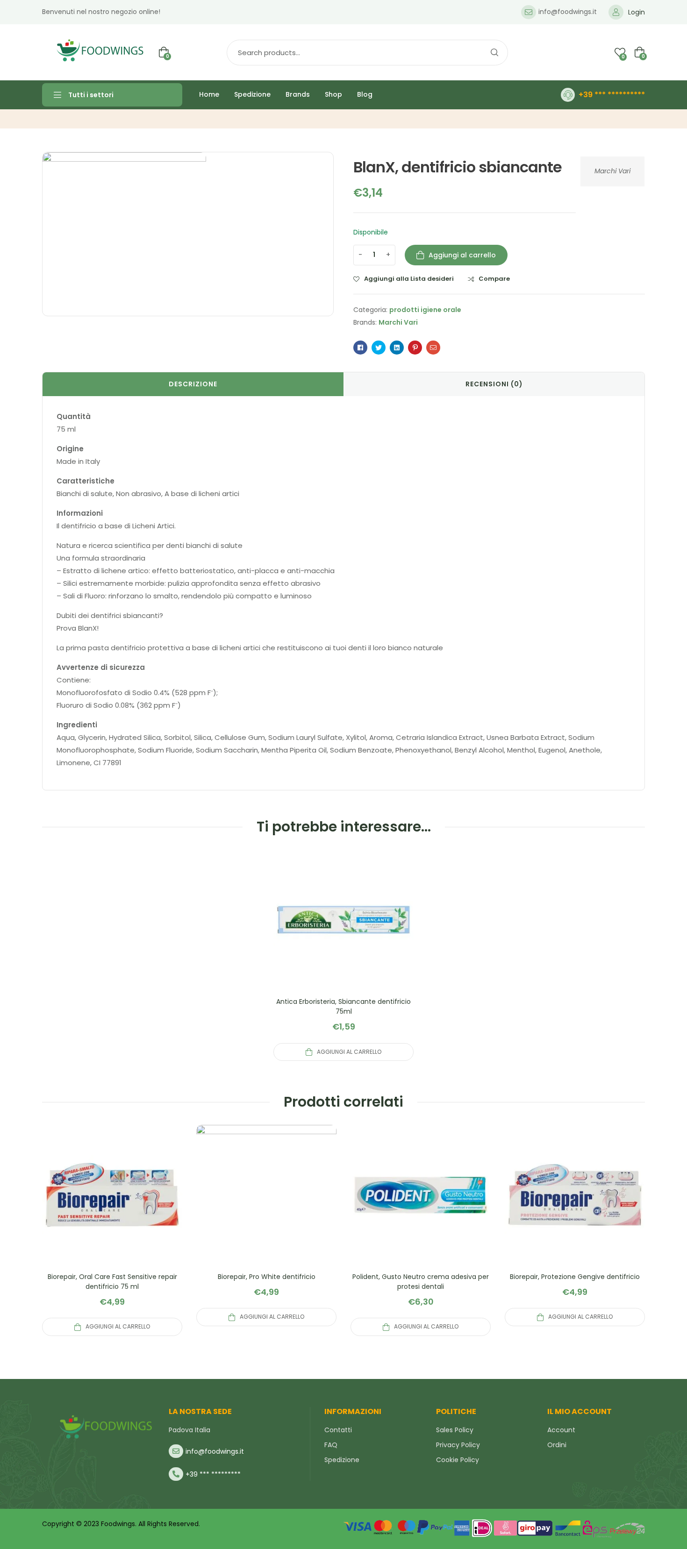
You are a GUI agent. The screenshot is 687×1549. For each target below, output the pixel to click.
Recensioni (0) (494, 384)
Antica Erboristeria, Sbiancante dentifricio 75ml (343, 1006)
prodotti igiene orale (425, 309)
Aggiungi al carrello (462, 255)
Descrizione (193, 384)
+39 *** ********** (612, 94)
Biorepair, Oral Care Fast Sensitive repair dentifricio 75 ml (112, 1281)
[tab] (193, 384)
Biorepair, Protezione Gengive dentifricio (575, 1276)
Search (494, 52)
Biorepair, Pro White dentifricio (266, 1276)
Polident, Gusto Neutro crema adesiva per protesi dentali (420, 1281)
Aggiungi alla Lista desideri (409, 279)
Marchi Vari (612, 171)
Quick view (343, 931)
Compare (494, 279)
